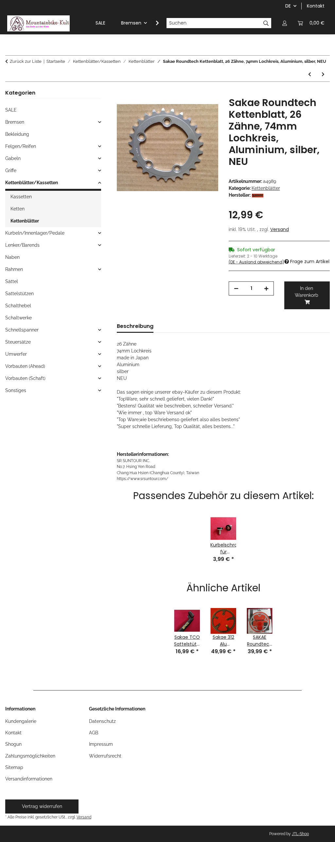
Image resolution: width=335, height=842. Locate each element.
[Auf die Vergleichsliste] (204, 109)
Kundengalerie (20, 721)
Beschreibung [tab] (135, 326)
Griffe (10, 170)
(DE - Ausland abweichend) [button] (256, 262)
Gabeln (13, 158)
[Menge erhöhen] (266, 288)
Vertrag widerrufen (42, 806)
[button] (284, 23)
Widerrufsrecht (105, 756)
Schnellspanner (22, 329)
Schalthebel (18, 305)
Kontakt (316, 6)
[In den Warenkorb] (122, 93)
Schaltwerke (18, 317)
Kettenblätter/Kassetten (31, 182)
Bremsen (14, 122)
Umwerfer (16, 354)
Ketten (17, 208)
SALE (11, 110)
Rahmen (14, 269)
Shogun (13, 744)
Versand (279, 229)
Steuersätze (18, 342)
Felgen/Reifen (20, 146)
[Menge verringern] (236, 288)
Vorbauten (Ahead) (25, 366)
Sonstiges (15, 390)
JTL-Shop (300, 834)
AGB (93, 732)
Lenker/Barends (22, 245)
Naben (12, 257)
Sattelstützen (19, 293)
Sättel (11, 281)
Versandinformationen (28, 778)
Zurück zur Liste (26, 61)
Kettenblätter (266, 188)
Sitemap (14, 767)
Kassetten (21, 196)
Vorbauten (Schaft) (25, 378)
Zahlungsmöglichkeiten (30, 756)
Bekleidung (17, 134)
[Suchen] (266, 23)
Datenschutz (102, 721)
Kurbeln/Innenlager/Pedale (34, 233)
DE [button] (288, 6)
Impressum (101, 744)
